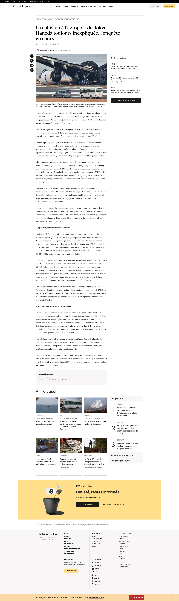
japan (43, 379)
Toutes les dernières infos (126, 100)
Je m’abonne (87, 504)
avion (64, 379)
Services (67, 546)
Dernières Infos (44, 19)
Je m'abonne (137, 597)
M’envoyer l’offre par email (113, 504)
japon (54, 379)
